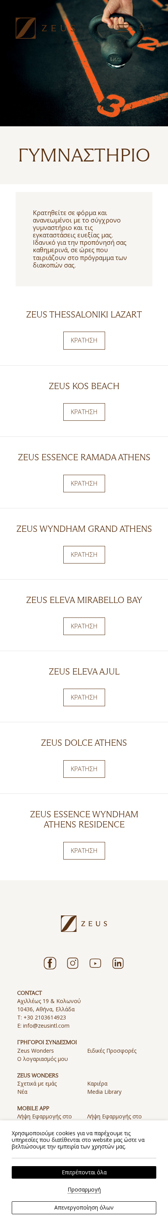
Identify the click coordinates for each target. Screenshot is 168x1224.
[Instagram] (72, 963)
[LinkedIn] (118, 963)
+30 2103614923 (44, 1017)
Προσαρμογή (84, 1189)
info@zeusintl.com (46, 1025)
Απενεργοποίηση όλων (84, 1207)
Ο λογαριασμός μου (42, 1058)
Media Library (104, 1091)
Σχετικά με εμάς (37, 1083)
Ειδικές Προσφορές (111, 1050)
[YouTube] (95, 963)
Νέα (22, 1091)
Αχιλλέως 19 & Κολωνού (49, 1001)
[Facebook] (50, 963)
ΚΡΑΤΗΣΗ (84, 340)
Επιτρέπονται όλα (84, 1172)
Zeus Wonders (35, 1050)
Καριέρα (97, 1083)
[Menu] (122, 28)
